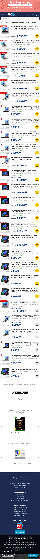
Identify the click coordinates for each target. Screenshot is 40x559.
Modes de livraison (20, 509)
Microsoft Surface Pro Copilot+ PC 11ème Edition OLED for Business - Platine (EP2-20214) (24, 264)
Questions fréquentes (20, 507)
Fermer (20, 10)
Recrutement (20, 496)
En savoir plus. (29, 547)
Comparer (6, 36)
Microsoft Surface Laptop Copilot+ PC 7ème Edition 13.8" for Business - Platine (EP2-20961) (25, 146)
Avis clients (21, 481)
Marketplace (20, 498)
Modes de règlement (20, 511)
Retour (5, 22)
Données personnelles (17, 483)
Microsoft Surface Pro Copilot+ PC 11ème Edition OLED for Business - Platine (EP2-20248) (24, 369)
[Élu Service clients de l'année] (20, 528)
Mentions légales (20, 487)
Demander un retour (20, 515)
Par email (20, 532)
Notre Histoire (20, 479)
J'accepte (32, 555)
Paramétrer (8, 555)
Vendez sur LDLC (20, 494)
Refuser (7, 551)
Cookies (28, 483)
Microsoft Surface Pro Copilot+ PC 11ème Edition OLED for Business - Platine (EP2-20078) (24, 290)
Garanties (15, 513)
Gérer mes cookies (20, 485)
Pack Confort (24, 513)
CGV (16, 481)
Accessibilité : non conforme (20, 500)
